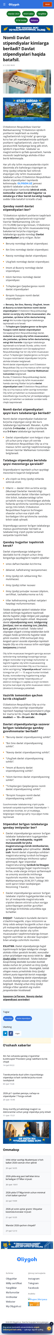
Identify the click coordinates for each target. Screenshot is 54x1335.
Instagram (34, 1278)
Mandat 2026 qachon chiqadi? (21, 1225)
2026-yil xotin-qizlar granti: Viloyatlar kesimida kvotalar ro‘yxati (24, 1210)
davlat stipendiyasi (24, 1018)
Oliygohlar (11, 1278)
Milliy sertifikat (14, 1283)
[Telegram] (5, 1033)
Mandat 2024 (13, 13)
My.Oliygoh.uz (13, 1306)
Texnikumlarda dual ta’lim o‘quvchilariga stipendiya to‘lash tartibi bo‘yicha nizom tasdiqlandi (23, 1077)
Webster (10, 1301)
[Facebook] (11, 1033)
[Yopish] (51, 1324)
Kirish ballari (28, 13)
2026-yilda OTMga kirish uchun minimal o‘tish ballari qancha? (25, 1194)
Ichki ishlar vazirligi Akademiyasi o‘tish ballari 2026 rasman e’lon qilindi (24, 1161)
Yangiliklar (42, 13)
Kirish (47, 4)
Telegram (33, 1283)
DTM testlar (21, 20)
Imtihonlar (11, 1297)
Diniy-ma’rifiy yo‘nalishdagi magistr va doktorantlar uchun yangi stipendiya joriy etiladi (27, 1110)
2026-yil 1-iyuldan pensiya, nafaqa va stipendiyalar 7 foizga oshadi (21, 1095)
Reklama (34, 20)
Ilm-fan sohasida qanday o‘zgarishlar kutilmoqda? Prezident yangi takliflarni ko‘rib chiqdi (25, 1059)
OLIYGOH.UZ (24, 183)
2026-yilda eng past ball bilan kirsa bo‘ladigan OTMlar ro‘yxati (22, 1177)
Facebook (33, 1287)
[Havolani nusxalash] (17, 1033)
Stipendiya (8, 1018)
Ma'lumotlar (12, 1292)
